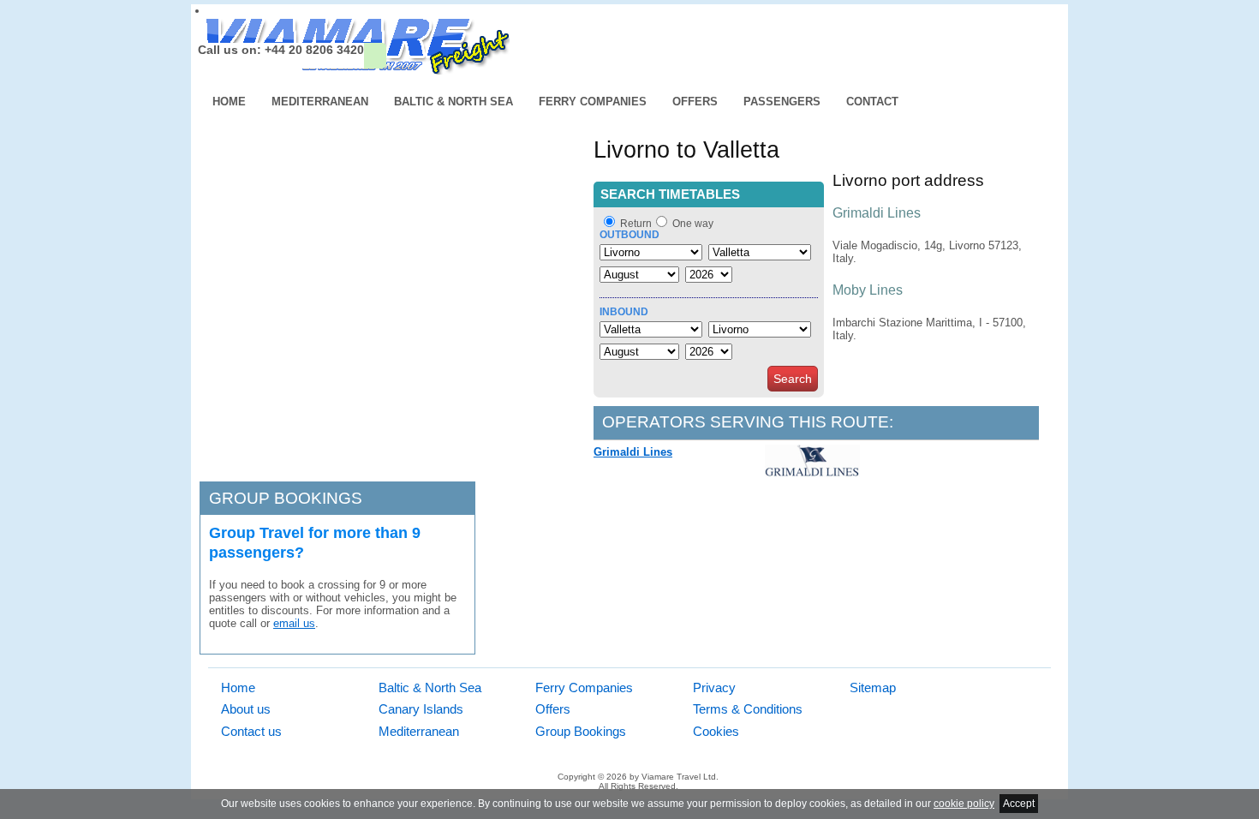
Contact (872, 101)
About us (246, 709)
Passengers (781, 101)
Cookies (716, 731)
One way (692, 224)
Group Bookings (580, 731)
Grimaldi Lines (633, 451)
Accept (1019, 804)
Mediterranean (319, 101)
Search (792, 379)
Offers (695, 101)
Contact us (251, 731)
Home (229, 101)
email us (294, 623)
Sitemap (873, 687)
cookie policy (964, 804)
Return (636, 224)
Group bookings (285, 498)
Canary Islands (421, 709)
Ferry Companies (593, 101)
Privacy (714, 687)
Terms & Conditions (748, 709)
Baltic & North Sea (453, 101)
